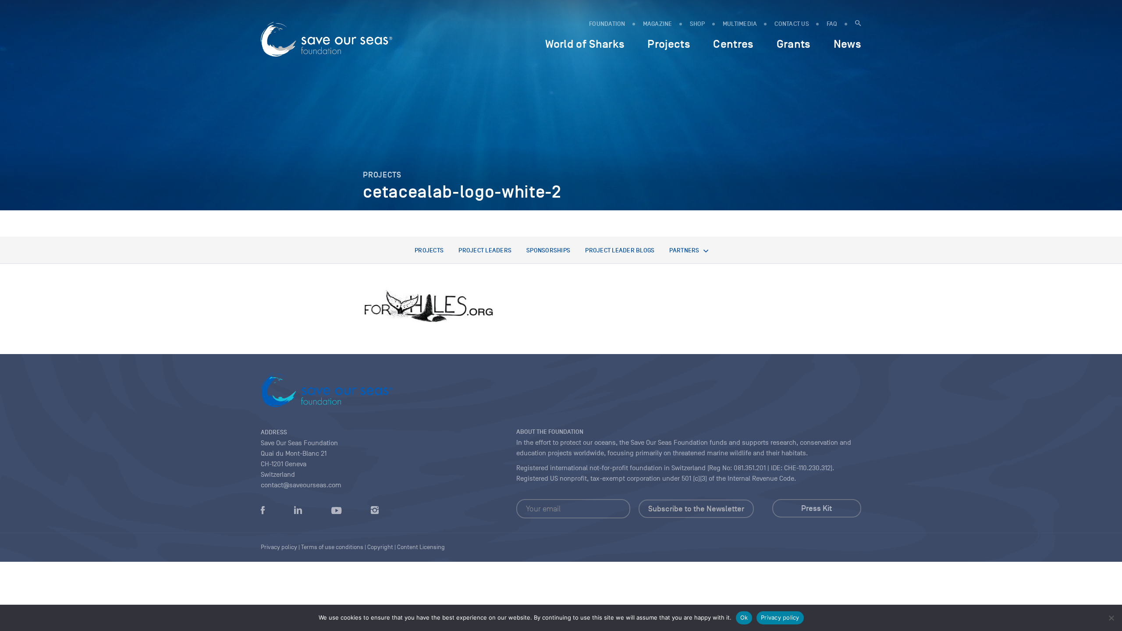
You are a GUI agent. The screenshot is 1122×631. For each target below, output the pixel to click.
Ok (744, 617)
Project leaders (484, 250)
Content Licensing (421, 547)
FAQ (832, 24)
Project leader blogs (619, 250)
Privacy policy (780, 617)
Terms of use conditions (332, 547)
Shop (697, 24)
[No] (1111, 617)
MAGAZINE (657, 24)
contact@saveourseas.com (301, 485)
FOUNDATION (607, 24)
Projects (429, 250)
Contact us (791, 24)
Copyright (380, 547)
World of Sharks (585, 44)
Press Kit (816, 508)
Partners (684, 250)
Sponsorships (548, 250)
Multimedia (740, 24)
